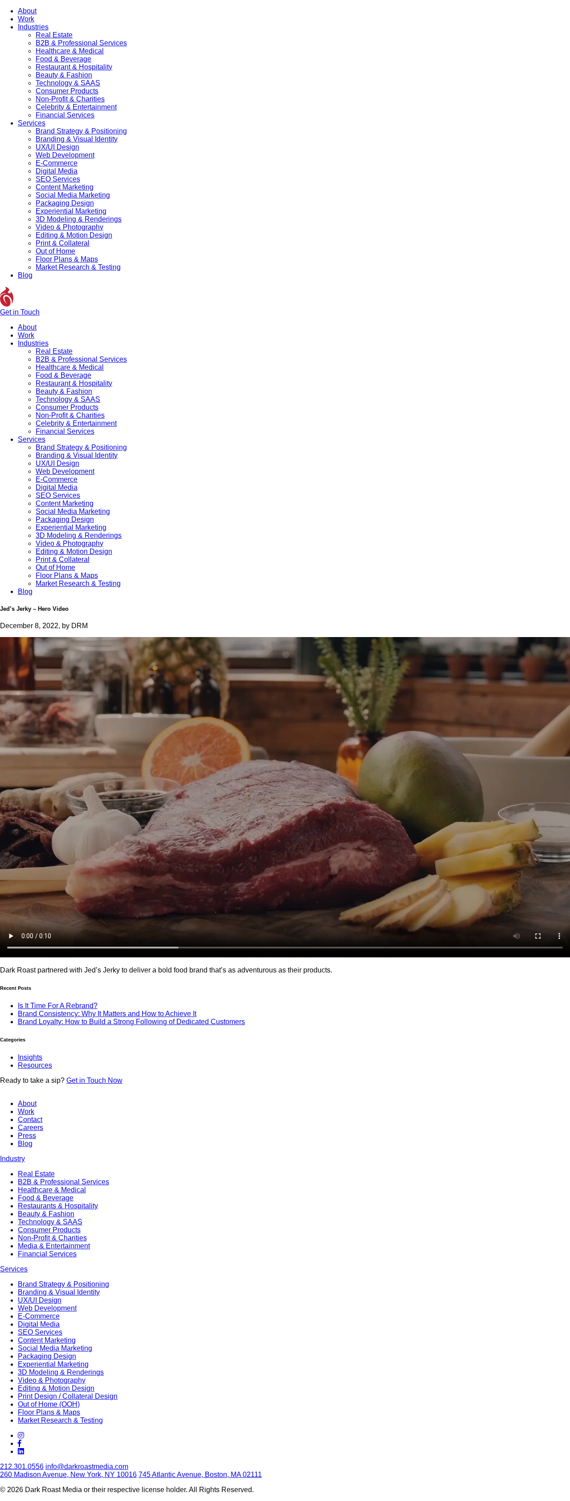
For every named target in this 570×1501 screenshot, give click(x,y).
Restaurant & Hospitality (74, 67)
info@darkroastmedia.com (86, 1466)
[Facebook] (19, 1443)
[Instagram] (21, 1435)
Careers (30, 1127)
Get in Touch (20, 312)
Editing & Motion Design (74, 235)
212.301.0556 (22, 1466)
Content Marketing (65, 187)
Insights (30, 1057)
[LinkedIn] (21, 1451)
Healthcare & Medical (70, 51)
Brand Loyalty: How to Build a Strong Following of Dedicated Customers (131, 1021)
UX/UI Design (57, 147)
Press (27, 1135)
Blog (25, 275)
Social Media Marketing (73, 195)
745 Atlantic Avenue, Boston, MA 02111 (200, 1474)
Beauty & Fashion (64, 75)
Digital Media (56, 171)
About (27, 11)
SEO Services (58, 179)
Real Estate (54, 35)
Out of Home (55, 251)
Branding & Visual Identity (77, 139)
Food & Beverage (63, 59)
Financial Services (65, 115)
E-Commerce (56, 163)
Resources (35, 1065)
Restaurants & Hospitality (58, 1206)
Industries (33, 27)
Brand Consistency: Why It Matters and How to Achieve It (107, 1013)
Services (31, 123)
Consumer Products (67, 91)
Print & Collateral (63, 243)
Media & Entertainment (54, 1246)
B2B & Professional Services (81, 43)
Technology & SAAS (68, 83)
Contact (30, 1119)
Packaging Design (65, 203)
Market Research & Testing (78, 267)
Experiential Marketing (71, 211)
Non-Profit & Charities (70, 99)
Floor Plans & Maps (67, 259)
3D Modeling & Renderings (79, 219)
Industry (12, 1158)
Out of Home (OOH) (49, 1404)
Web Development (65, 155)
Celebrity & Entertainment (76, 107)
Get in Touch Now (94, 1080)
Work (26, 19)
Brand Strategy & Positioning (81, 131)
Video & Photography (69, 227)
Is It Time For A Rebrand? (58, 1005)
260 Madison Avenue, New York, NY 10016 (68, 1474)
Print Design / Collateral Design (68, 1396)
